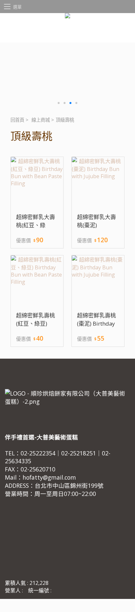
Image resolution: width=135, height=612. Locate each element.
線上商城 (40, 120)
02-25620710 (38, 469)
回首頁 (17, 120)
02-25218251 (78, 453)
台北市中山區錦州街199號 (69, 485)
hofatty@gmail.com (49, 477)
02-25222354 (38, 453)
